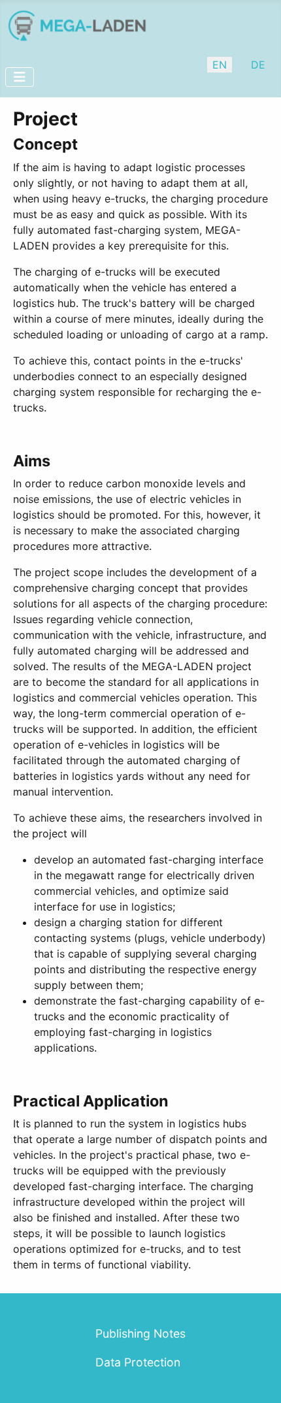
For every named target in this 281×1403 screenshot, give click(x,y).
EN (219, 64)
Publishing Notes (140, 1333)
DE (258, 64)
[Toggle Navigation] (19, 77)
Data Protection (137, 1362)
